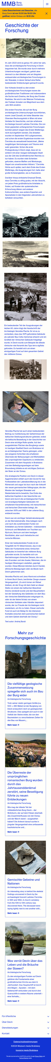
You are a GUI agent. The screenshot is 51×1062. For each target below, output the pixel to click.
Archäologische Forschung (19, 699)
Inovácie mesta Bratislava (27, 1050)
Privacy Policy (38, 1056)
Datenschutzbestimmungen (25, 1042)
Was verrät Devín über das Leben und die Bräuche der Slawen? (24, 965)
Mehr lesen (12, 725)
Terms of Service (23, 1058)
